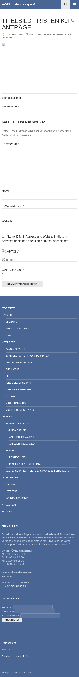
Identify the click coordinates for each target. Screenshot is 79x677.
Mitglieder (8, 342)
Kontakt (7, 511)
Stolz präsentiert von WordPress (18, 672)
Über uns (7, 315)
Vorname (7, 607)
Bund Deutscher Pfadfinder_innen (27, 356)
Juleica (10, 484)
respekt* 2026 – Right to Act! (26, 464)
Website (7, 221)
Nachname (8, 611)
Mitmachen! (9, 504)
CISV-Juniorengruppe (19, 362)
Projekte (7, 416)
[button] (39, 61)
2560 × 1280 (35, 34)
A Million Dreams (16, 430)
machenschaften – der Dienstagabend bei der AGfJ (37, 471)
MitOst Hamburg (16, 403)
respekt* (11, 450)
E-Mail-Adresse (13, 206)
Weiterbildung (11, 477)
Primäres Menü (74, 4)
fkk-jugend (13, 369)
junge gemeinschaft (18, 383)
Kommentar (10, 144)
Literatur (12, 491)
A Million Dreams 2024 (22, 437)
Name (7, 191)
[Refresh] (8, 259)
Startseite (8, 308)
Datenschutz (9, 642)
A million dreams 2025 (22, 444)
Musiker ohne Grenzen (20, 410)
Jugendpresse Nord (18, 389)
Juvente (11, 396)
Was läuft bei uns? (17, 328)
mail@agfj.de (18, 585)
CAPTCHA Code (13, 269)
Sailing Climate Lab (17, 423)
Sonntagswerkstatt (18, 498)
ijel (8, 376)
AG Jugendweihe (16, 349)
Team (9, 335)
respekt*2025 (17, 457)
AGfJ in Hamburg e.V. (18, 4)
